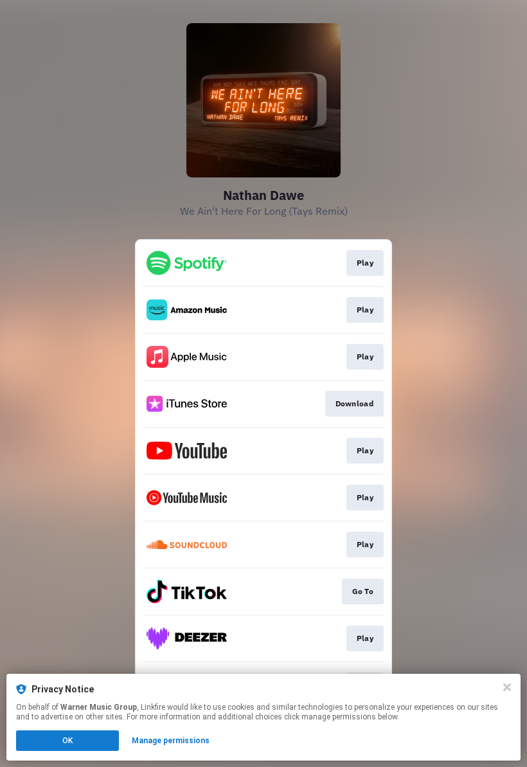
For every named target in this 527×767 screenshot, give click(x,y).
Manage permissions (171, 740)
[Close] (507, 687)
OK (67, 740)
